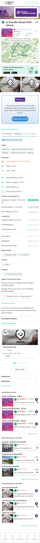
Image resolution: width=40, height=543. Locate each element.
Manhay (30, 153)
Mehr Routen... (33, 434)
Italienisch (14, 136)
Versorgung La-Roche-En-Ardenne (14, 500)
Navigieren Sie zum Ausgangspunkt (19, 296)
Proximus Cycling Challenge (23, 29)
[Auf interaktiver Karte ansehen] (20, 62)
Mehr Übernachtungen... (30, 479)
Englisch (33, 134)
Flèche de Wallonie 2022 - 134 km (14, 421)
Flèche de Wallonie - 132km (12, 396)
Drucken (12, 539)
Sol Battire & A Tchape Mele (12, 454)
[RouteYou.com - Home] (9, 2)
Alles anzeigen (20, 369)
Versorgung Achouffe (10, 488)
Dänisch (26, 134)
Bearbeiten (34, 539)
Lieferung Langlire (9, 513)
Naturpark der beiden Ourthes (22, 149)
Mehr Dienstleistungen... (30, 526)
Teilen (27, 539)
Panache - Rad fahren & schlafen (14, 442)
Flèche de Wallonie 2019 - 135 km (14, 409)
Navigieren (5, 539)
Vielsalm (5, 153)
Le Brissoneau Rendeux (10, 466)
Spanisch (34, 136)
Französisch (5, 136)
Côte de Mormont (9, 347)
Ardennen (5, 149)
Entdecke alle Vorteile (20, 119)
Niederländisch (25, 136)
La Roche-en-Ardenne (17, 153)
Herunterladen (20, 539)
